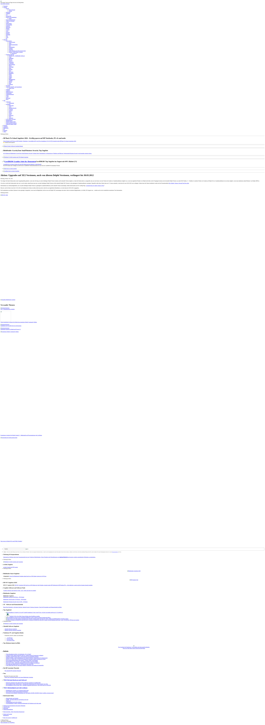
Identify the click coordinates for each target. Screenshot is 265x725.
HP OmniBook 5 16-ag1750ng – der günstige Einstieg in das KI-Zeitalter (22, 661)
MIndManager (12, 79)
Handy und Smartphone (11, 17)
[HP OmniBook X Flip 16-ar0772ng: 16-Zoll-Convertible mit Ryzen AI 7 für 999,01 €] (16, 612)
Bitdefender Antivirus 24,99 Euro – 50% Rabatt (13, 597)
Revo (7, 99)
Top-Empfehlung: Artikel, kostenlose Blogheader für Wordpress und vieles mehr (23, 703)
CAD (7, 96)
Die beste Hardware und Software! (17, 680)
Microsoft (8, 27)
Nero (10, 70)
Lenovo (7, 29)
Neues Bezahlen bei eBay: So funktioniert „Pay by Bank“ (18, 654)
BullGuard (11, 105)
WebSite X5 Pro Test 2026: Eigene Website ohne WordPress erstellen (25, 616)
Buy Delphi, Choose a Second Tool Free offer (179, 183)
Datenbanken (12, 47)
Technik (5, 7)
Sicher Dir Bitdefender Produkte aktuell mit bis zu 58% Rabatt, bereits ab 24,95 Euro (27, 576)
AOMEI (10, 80)
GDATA (11, 110)
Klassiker (8, 85)
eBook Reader (12, 9)
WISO (10, 74)
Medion (7, 28)
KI (6, 38)
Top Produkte (9, 24)
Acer (7, 31)
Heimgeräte (8, 16)
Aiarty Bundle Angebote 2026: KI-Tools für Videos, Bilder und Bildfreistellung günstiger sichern (47, 618)
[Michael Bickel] (1, 1)
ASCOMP (11, 67)
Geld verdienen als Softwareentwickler (17, 50)
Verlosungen (9, 93)
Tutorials (8, 89)
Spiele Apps (11, 88)
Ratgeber (5, 130)
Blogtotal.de (6, 715)
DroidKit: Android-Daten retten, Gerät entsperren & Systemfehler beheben (22, 656)
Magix (10, 65)
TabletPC (8, 13)
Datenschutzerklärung (8, 709)
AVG (10, 116)
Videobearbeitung (10, 94)
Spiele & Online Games (11, 124)
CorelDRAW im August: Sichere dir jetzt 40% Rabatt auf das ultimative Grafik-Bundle (22, 164)
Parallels (10, 69)
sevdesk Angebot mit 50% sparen (10, 567)
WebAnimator (12, 64)
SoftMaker (11, 58)
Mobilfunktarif (9, 120)
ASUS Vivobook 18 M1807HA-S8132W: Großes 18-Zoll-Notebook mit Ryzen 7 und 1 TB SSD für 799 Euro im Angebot (52, 620)
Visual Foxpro (12, 42)
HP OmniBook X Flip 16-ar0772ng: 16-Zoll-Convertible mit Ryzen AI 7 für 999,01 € (44, 612)
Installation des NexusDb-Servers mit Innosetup (11, 325)
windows (8, 90)
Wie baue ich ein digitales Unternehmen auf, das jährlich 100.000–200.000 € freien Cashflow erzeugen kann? (30, 693)
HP (4, 129)
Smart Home (9, 23)
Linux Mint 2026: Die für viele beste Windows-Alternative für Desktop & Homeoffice (25, 665)
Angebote (5, 126)
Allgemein (8, 101)
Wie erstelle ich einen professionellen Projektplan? (17, 691)
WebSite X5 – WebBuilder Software (17, 55)
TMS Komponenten (13, 44)
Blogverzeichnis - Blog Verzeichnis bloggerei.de (13, 711)
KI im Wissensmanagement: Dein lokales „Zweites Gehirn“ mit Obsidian (22, 660)
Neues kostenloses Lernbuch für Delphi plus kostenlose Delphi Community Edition (19, 322)
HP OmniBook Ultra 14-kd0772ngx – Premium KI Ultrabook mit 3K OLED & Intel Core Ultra (27, 684)
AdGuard (11, 118)
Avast (10, 114)
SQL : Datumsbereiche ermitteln (8, 309)
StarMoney (11, 73)
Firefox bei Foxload (7, 714)
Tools (10, 43)
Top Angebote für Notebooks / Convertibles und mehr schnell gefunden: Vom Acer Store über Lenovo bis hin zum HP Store (134, 648)
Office (4, 131)
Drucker (8, 32)
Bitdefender (5, 128)
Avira (10, 106)
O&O (10, 68)
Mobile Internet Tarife (11, 121)
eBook (7, 8)
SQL (10, 45)
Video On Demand (10, 21)
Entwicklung (9, 41)
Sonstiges (11, 49)
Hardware (8, 12)
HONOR (8, 34)
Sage (10, 83)
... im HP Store (9, 637)
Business (5, 125)
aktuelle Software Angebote (11, 629)
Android (10, 48)
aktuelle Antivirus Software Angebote (13, 630)
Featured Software (10, 54)
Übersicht (5, 6)
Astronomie (11, 103)
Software (5, 39)
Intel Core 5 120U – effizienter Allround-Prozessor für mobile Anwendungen (23, 662)
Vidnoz (10, 77)
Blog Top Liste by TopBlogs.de (10, 717)
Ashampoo (11, 62)
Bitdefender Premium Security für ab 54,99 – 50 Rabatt (15, 601)
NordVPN (11, 115)
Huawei (8, 33)
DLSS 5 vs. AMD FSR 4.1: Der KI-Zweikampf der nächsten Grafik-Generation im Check (25, 659)
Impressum (5, 708)
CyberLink (11, 63)
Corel (10, 57)
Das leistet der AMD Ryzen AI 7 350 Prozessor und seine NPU (20, 664)
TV (7, 14)
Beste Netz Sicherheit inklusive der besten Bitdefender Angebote (19, 677)
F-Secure (11, 109)
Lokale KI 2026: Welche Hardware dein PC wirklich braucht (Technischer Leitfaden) (24, 655)
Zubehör (8, 26)
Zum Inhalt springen (5, 3)
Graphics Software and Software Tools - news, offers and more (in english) (19, 590)
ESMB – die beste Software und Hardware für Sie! (17, 699)
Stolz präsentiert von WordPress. (8, 722)
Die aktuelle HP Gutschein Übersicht (13, 670)
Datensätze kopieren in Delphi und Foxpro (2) (11, 329)
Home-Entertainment (10, 19)
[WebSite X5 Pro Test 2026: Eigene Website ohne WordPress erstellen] (8, 616)
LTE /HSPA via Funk (11, 119)
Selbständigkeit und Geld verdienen (17, 688)
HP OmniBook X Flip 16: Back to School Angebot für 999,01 (37, 617)
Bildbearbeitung (9, 91)
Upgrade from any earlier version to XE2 (95, 185)
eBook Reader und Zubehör (12, 698)
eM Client (11, 72)
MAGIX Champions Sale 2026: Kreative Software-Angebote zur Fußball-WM (23, 682)
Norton (10, 113)
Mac (7, 36)
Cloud (7, 22)
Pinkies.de (8, 700)
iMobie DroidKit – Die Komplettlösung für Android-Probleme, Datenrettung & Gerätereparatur (27, 657)
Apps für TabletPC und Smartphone (14, 87)
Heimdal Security (12, 108)
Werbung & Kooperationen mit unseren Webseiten (14, 705)
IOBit (10, 78)
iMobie (10, 82)
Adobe (10, 75)
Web (4, 100)
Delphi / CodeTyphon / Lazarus (16, 52)
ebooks (10, 11)
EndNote (11, 84)
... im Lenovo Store (10, 640)
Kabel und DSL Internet (11, 123)
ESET (10, 111)
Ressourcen (14, 53)
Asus (7, 37)
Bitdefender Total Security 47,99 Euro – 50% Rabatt (14, 599)
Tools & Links (6, 707)
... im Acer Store (9, 639)
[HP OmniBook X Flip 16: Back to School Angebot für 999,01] (14, 617)
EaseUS (10, 60)
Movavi (10, 59)
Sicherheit (8, 104)
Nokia (10, 18)
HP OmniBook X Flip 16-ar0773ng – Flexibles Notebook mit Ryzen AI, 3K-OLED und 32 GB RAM (28, 685)
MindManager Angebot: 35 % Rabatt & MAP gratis (17, 690)
